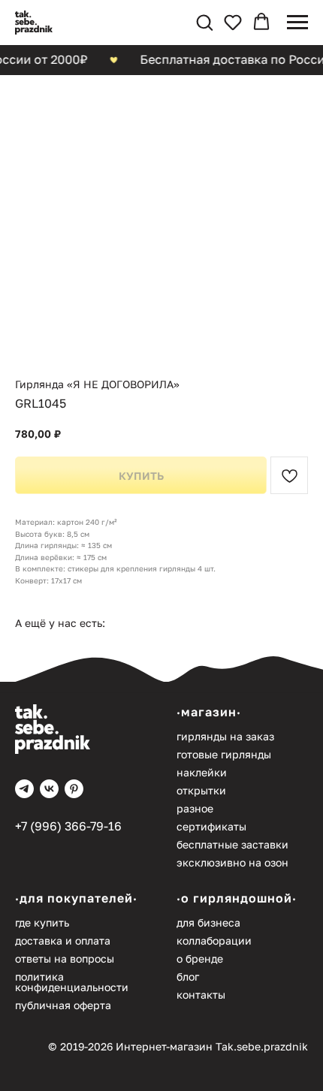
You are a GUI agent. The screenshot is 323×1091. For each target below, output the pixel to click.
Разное (195, 808)
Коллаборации (214, 940)
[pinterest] (74, 788)
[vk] (49, 788)
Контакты (201, 994)
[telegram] (24, 788)
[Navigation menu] (297, 22)
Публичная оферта (63, 1005)
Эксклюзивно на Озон (232, 862)
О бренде (200, 958)
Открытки (201, 790)
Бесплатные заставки (232, 844)
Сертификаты (211, 826)
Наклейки (202, 772)
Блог (188, 976)
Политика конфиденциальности (71, 981)
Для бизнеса (208, 922)
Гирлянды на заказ (225, 736)
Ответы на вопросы (64, 958)
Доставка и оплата (62, 940)
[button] (204, 22)
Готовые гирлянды (224, 754)
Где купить (42, 922)
